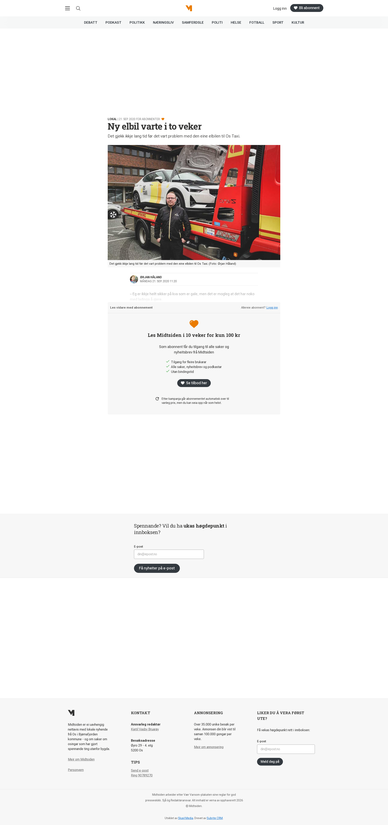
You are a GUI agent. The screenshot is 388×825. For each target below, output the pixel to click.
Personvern (76, 770)
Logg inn (272, 307)
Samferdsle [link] (193, 22)
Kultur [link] (298, 22)
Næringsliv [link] (163, 22)
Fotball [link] (256, 22)
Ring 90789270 (142, 775)
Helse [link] (236, 22)
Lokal (112, 119)
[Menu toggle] (67, 8)
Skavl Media (185, 818)
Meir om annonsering (209, 747)
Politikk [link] (137, 22)
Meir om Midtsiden (81, 759)
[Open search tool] (78, 8)
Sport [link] (278, 22)
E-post (138, 546)
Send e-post (140, 770)
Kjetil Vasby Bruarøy (145, 729)
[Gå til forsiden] (189, 8)
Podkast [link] (113, 22)
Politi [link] (217, 22)
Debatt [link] (90, 22)
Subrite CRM (215, 818)
